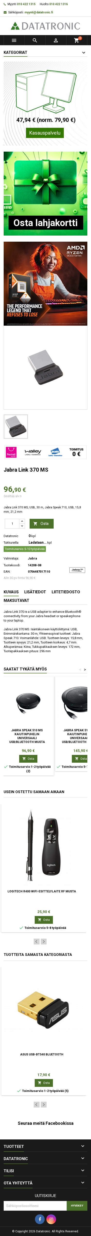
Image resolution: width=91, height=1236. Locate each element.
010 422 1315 (26, 4)
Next (44, 941)
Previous (37, 941)
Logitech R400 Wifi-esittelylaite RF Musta (42, 891)
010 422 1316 (58, 4)
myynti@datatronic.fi (39, 12)
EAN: (7, 571)
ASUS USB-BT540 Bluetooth (41, 1054)
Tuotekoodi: (12, 565)
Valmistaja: (11, 558)
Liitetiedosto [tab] (66, 592)
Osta (41, 523)
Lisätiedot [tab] (35, 592)
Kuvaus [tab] (11, 592)
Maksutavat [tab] (16, 600)
